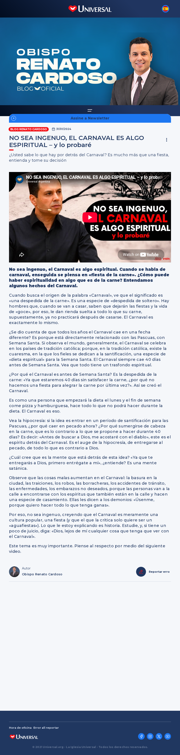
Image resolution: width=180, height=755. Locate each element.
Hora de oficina (20, 727)
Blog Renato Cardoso (28, 129)
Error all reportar (46, 727)
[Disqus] (90, 644)
